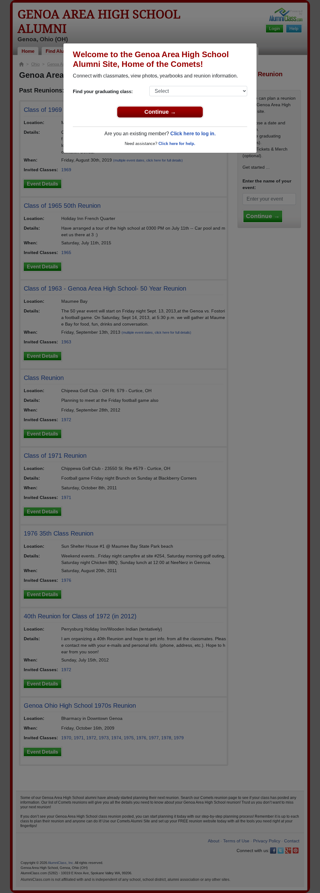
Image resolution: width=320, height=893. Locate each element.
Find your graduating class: (103, 91)
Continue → (160, 112)
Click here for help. (176, 143)
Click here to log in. (193, 133)
